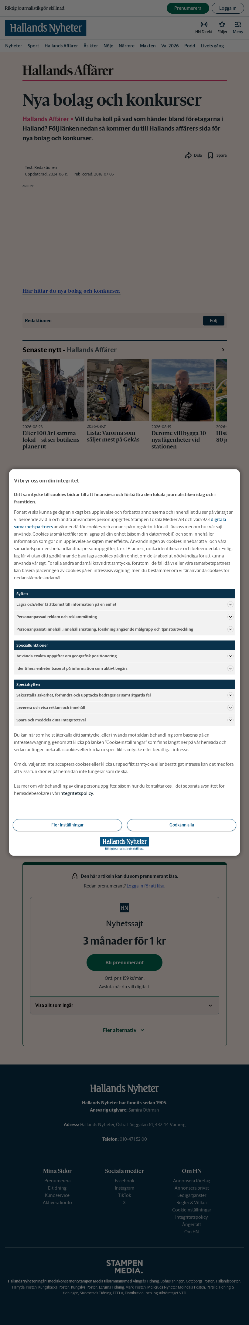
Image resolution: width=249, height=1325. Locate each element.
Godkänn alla (181, 825)
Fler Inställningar (67, 825)
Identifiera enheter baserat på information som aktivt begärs (72, 668)
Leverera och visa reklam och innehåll (50, 707)
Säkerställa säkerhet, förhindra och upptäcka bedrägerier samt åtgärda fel (83, 694)
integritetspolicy (76, 793)
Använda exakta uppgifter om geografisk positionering (66, 655)
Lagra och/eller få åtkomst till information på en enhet (66, 604)
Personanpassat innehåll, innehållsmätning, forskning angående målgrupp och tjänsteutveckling (104, 629)
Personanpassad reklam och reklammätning (56, 616)
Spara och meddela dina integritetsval (51, 719)
